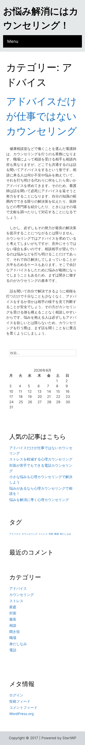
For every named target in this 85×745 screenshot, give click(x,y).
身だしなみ (65, 534)
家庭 (12, 607)
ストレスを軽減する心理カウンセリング (40, 459)
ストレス (43, 534)
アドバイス (15, 534)
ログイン (16, 695)
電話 (12, 650)
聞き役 (14, 632)
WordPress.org (21, 714)
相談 (12, 625)
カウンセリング (30, 534)
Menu (12, 41)
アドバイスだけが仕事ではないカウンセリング (41, 116)
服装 (12, 619)
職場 (56, 534)
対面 (51, 534)
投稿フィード (19, 701)
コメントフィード (23, 708)
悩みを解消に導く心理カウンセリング (39, 500)
